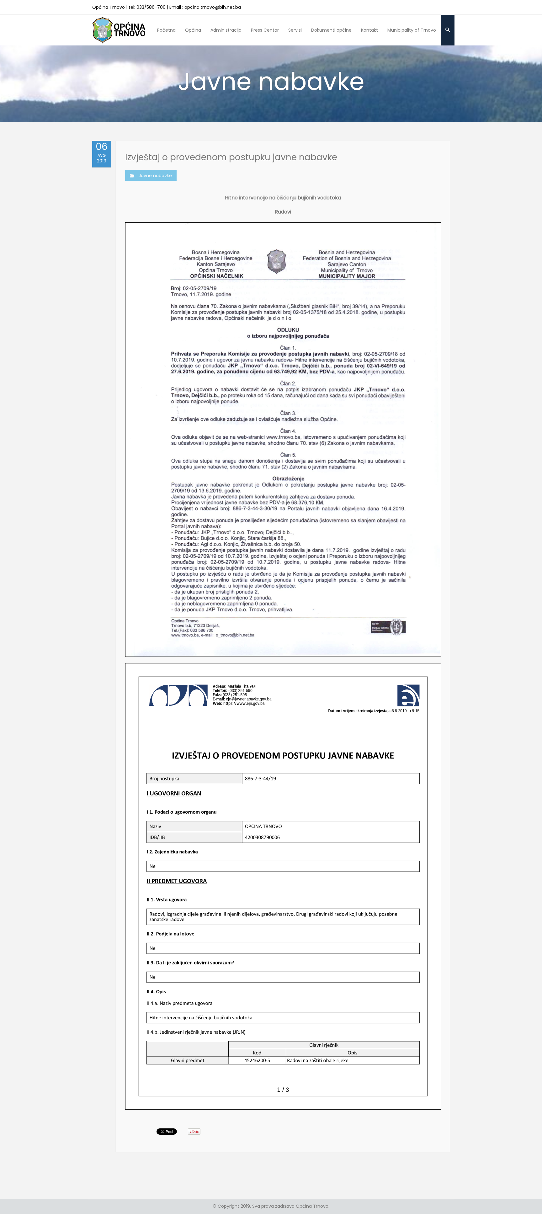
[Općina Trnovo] (119, 30)
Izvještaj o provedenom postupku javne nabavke (231, 157)
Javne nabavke (155, 175)
